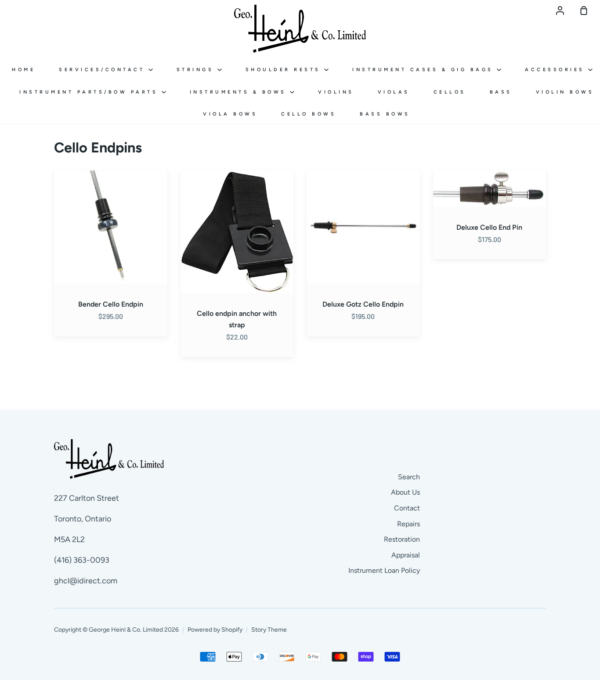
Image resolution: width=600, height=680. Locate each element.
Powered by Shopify (215, 629)
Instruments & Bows (240, 92)
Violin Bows (565, 92)
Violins (336, 92)
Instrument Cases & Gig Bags (424, 69)
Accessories (556, 69)
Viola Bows (230, 114)
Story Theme (269, 629)
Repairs (408, 524)
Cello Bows (308, 114)
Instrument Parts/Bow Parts (90, 92)
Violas (394, 92)
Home (23, 69)
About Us (405, 492)
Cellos (450, 92)
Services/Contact (103, 69)
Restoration (402, 539)
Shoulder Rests (285, 69)
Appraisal (405, 555)
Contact (407, 508)
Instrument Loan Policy (384, 570)
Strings (197, 69)
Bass (501, 92)
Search (409, 477)
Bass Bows (385, 114)
